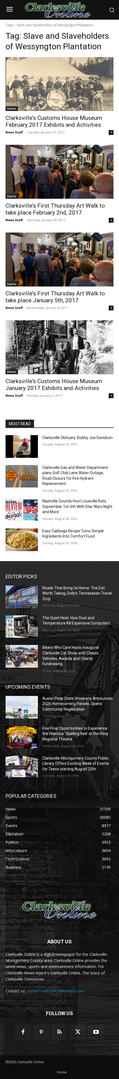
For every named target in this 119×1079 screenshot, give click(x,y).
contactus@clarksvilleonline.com (56, 990)
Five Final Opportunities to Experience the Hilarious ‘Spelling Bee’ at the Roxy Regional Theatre (75, 733)
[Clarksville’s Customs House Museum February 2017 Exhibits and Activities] (59, 84)
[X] (78, 1032)
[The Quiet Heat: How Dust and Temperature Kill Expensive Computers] (22, 626)
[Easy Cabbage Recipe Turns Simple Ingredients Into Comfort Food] (22, 539)
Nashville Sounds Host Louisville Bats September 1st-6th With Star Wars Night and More (77, 506)
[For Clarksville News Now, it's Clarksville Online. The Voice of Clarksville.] (59, 910)
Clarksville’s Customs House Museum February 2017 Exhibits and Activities (54, 121)
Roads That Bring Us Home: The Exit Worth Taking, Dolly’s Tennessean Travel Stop (77, 593)
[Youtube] (96, 1032)
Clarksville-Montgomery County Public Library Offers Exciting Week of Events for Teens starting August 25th (75, 763)
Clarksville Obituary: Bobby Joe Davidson (77, 437)
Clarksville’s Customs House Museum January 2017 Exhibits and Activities (54, 384)
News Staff (14, 132)
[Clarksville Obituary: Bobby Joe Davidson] (22, 446)
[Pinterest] (41, 1032)
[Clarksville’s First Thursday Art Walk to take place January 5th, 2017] (59, 259)
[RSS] (59, 1032)
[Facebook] (23, 1032)
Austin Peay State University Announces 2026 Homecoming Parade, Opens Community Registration (77, 703)
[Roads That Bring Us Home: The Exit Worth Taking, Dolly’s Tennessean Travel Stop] (22, 596)
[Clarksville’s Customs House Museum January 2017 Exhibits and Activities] (59, 347)
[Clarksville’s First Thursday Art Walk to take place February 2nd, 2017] (59, 172)
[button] (111, 10)
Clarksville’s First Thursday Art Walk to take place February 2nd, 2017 (55, 209)
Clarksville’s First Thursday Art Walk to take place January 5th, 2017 (55, 297)
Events (11, 108)
